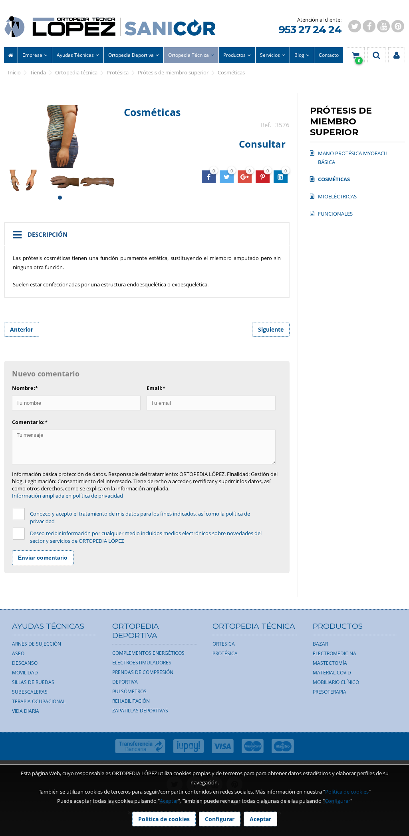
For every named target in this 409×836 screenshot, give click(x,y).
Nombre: (25, 388)
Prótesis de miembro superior (173, 72)
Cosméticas (231, 72)
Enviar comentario (43, 557)
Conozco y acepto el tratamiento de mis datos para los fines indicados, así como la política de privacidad (140, 517)
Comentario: (30, 422)
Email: (156, 388)
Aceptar (169, 800)
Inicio (14, 72)
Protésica (118, 72)
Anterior (21, 329)
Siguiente (271, 329)
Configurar (337, 800)
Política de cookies (347, 791)
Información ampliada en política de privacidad (67, 495)
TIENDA (38, 72)
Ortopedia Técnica (76, 72)
